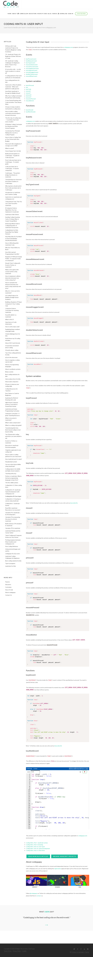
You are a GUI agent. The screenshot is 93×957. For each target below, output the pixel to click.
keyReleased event (31, 61)
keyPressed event (31, 59)
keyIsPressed (30, 85)
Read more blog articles (38, 856)
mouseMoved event (31, 70)
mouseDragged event (32, 72)
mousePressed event (32, 66)
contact (39, 895)
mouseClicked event (32, 64)
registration (57, 868)
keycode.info (74, 503)
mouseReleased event (32, 68)
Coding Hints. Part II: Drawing (34, 844)
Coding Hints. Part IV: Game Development (38, 848)
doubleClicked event (32, 74)
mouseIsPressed (31, 99)
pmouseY (28, 97)
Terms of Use (7, 951)
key (27, 87)
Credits (24, 951)
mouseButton (30, 100)
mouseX (28, 91)
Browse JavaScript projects (64, 856)
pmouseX (28, 95)
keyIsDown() (29, 110)
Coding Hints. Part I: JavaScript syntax (37, 843)
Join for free (81, 13)
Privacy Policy (17, 951)
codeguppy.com (68, 47)
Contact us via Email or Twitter (80, 952)
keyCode (28, 89)
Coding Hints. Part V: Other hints (35, 850)
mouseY (28, 93)
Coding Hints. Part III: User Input (35, 846)
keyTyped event (30, 63)
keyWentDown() (30, 112)
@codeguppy (33, 893)
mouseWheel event (31, 76)
